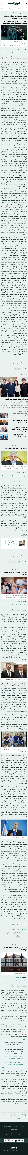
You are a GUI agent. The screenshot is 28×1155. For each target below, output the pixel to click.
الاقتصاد (5, 7)
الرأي (10, 7)
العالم (13, 7)
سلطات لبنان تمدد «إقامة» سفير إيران (15, 447)
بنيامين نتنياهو (16, 928)
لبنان (14, 560)
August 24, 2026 (11, 1063)
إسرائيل (18, 935)
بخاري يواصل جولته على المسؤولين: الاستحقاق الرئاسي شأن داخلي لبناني (20, 428)
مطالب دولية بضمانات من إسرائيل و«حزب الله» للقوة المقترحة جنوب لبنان (11, 541)
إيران (10, 560)
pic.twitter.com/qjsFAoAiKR (16, 1057)
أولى (19, 560)
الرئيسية (25, 7)
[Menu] (26, 3)
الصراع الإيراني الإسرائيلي (13, 931)
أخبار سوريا (17, 1114)
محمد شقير (20, 47)
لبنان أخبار (17, 367)
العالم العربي (23, 11)
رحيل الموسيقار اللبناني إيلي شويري (16, 398)
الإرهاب (10, 1114)
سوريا (18, 1117)
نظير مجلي (20, 600)
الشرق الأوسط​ (19, 7)
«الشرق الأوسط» (20, 471)
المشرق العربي (11, 11)
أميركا (4, 1114)
